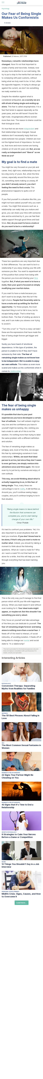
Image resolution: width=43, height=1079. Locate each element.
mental (26, 640)
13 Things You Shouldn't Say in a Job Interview (20, 865)
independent (29, 129)
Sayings (5, 713)
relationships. (16, 371)
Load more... (21, 903)
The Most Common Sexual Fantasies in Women (21, 746)
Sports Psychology (9, 832)
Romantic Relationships (11, 772)
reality (22, 489)
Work (4, 862)
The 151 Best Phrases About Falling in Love (20, 717)
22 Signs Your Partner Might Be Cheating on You (17, 776)
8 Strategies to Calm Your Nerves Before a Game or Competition (19, 835)
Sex (3, 743)
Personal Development (10, 891)
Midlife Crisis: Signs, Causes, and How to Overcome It (21, 895)
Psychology (5, 8)
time (36, 278)
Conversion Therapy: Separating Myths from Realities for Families (18, 687)
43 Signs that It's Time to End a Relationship (17, 806)
